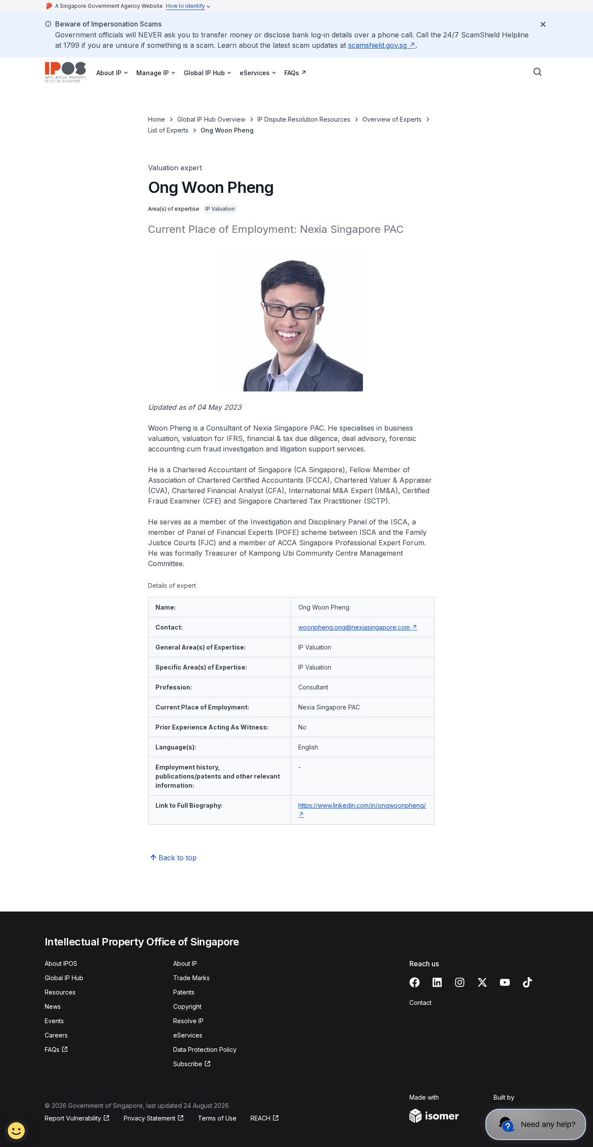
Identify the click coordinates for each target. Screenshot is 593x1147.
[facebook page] (414, 982)
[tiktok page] (527, 982)
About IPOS (61, 963)
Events (54, 1020)
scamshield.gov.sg (377, 45)
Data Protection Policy (205, 1049)
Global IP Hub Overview (211, 119)
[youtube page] (505, 982)
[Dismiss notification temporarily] (543, 24)
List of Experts (168, 130)
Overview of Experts (392, 119)
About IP (185, 963)
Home (156, 119)
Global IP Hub (64, 977)
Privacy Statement (149, 1118)
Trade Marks (191, 977)
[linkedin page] (437, 982)
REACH (260, 1118)
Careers (56, 1035)
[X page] (482, 982)
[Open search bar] (537, 72)
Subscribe (187, 1063)
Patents (183, 992)
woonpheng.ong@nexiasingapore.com (354, 627)
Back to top (177, 857)
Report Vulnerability (73, 1118)
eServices (187, 1035)
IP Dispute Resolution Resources (303, 119)
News (53, 1006)
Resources (60, 992)
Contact (420, 1002)
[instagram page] (460, 982)
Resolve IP (188, 1020)
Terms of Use (217, 1118)
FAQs (291, 72)
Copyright (187, 1006)
